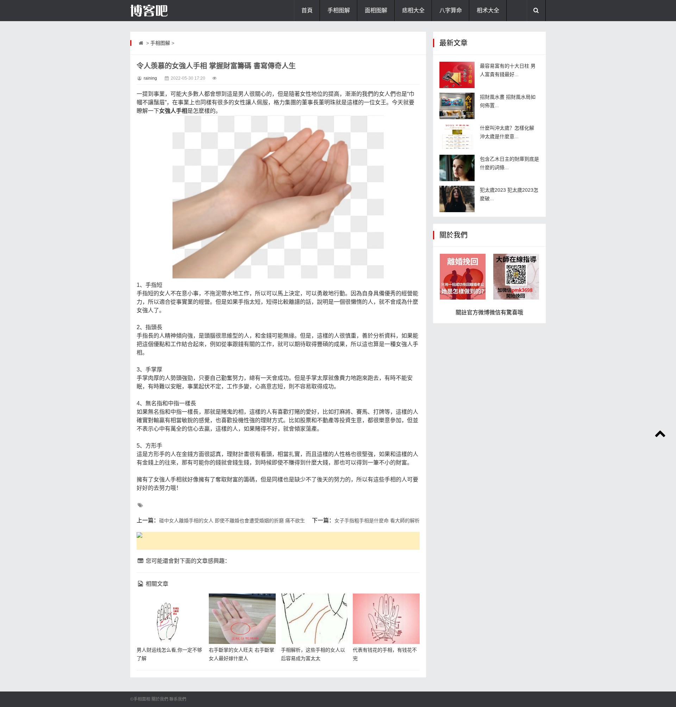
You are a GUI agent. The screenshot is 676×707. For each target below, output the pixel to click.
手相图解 (338, 10)
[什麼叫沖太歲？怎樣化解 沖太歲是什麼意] (457, 137)
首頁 (307, 10)
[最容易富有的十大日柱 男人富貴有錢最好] (457, 75)
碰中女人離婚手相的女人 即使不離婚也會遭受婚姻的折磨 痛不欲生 (232, 520)
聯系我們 (177, 699)
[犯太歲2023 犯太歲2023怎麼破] (457, 199)
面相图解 (376, 10)
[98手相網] (165, 10)
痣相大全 (413, 10)
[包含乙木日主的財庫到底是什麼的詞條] (457, 168)
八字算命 (450, 10)
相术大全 (488, 10)
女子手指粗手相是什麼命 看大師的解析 (377, 520)
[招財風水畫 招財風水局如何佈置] (457, 106)
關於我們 (159, 699)
